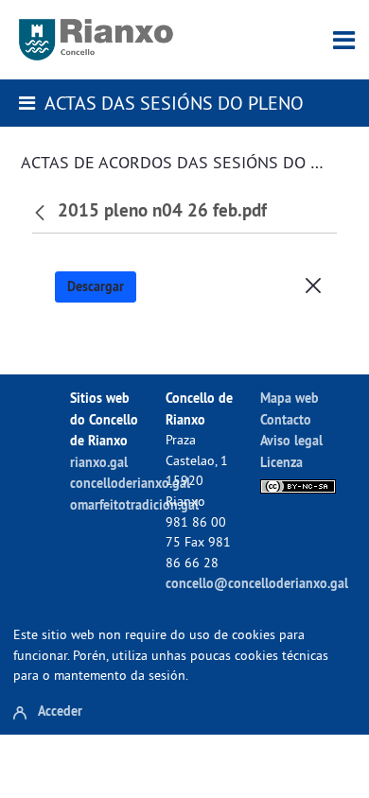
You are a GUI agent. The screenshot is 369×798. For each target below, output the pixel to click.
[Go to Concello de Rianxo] (96, 39)
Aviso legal (291, 440)
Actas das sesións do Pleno (174, 102)
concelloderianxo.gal (130, 483)
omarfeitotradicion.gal (134, 504)
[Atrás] (42, 211)
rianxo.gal (99, 462)
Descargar (95, 286)
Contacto (285, 419)
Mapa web (289, 398)
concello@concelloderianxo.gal (257, 583)
